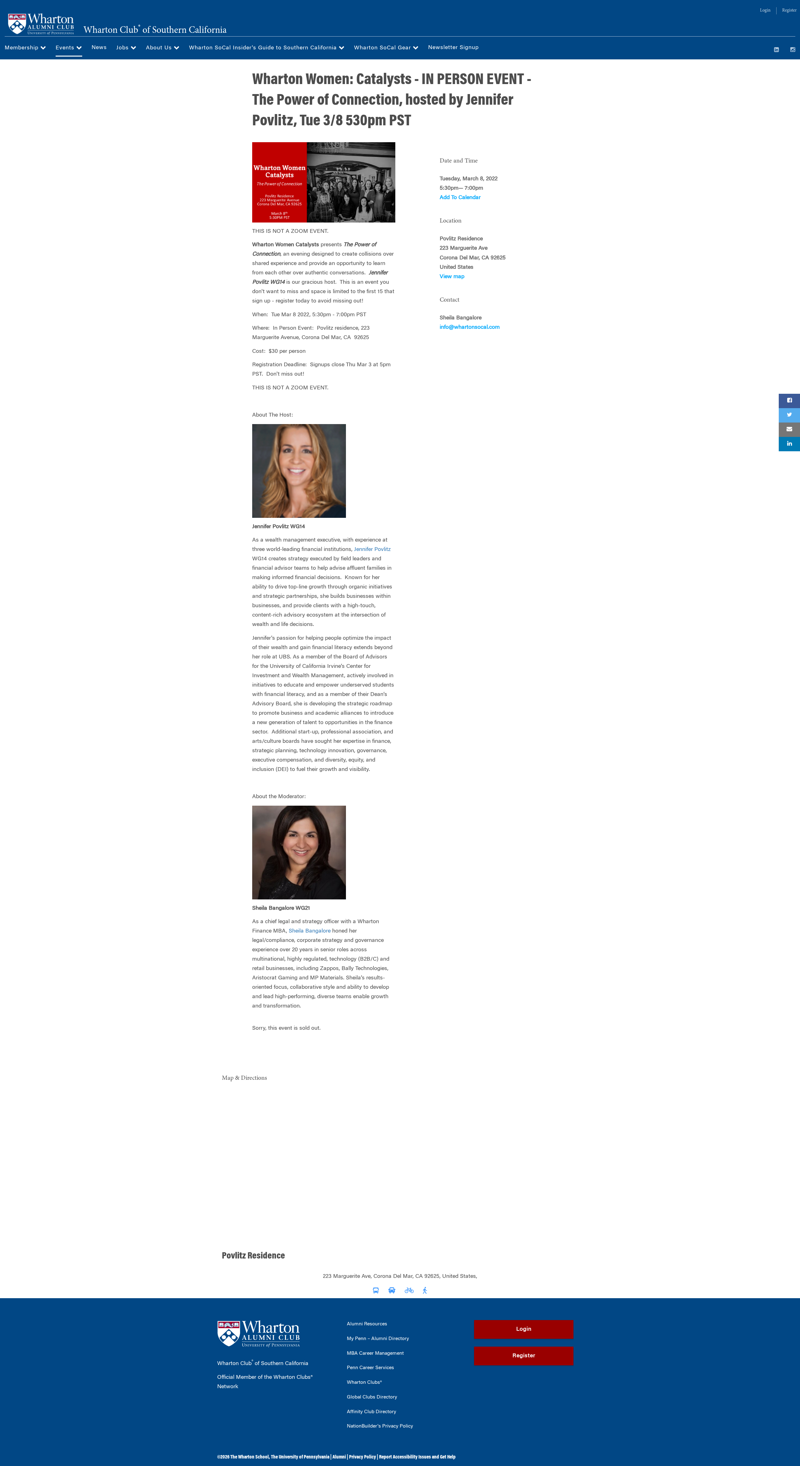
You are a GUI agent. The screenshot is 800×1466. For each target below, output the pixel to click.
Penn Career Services (370, 1367)
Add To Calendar (460, 198)
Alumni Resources (367, 1324)
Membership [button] (22, 48)
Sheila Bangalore (310, 931)
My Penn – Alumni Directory (378, 1338)
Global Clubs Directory (372, 1397)
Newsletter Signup (453, 48)
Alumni (339, 1457)
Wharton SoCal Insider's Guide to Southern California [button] (264, 48)
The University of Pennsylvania (300, 1457)
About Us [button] (160, 48)
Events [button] (66, 48)
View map (452, 277)
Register (789, 10)
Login (765, 10)
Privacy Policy (362, 1457)
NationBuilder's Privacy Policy (380, 1426)
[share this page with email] (789, 430)
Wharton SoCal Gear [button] (383, 48)
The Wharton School (249, 1457)
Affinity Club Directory (371, 1411)
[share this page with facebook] (789, 401)
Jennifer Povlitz (372, 550)
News (99, 48)
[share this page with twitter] (789, 415)
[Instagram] (792, 50)
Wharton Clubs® (364, 1382)
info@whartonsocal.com (470, 327)
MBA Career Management (375, 1353)
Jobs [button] (123, 48)
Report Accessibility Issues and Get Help (417, 1457)
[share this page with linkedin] (789, 444)
